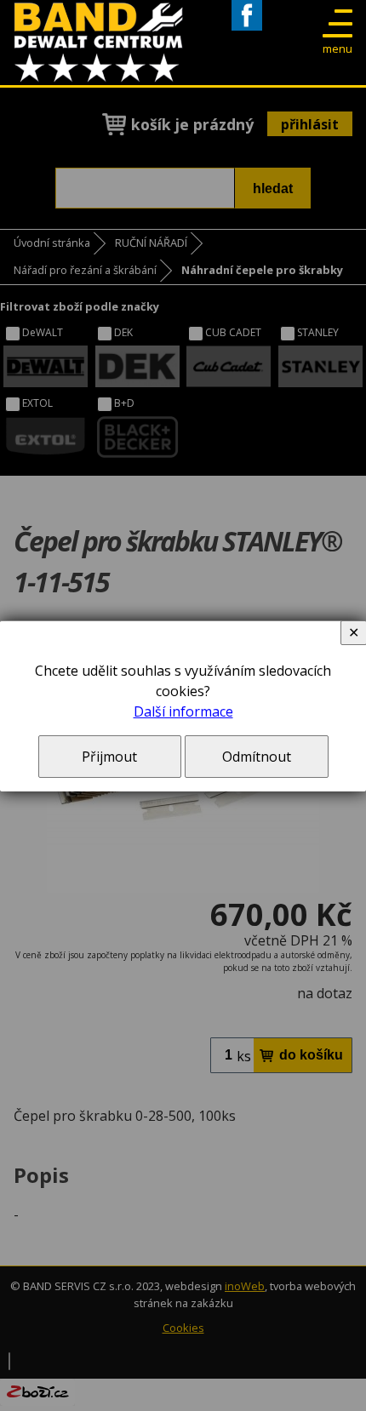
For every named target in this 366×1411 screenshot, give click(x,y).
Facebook (247, 30)
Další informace (183, 711)
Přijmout (109, 756)
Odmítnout (256, 756)
